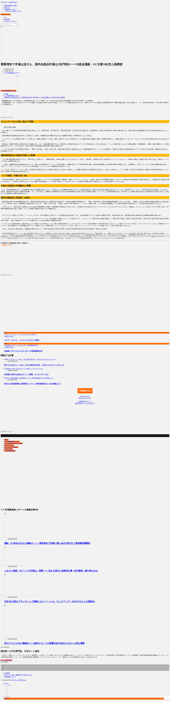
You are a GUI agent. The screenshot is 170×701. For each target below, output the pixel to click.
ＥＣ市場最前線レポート (12, 73)
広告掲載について (10, 677)
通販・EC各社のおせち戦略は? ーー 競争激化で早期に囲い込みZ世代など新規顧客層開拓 (47, 543)
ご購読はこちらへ (6, 660)
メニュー (7, 696)
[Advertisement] (54, 112)
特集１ (6, 439)
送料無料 (7, 19)
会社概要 (7, 673)
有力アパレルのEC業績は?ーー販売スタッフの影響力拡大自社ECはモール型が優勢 (44, 643)
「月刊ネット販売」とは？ (12, 11)
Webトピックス (9, 445)
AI (5, 17)
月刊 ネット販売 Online (18, 680)
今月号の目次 (8, 449)
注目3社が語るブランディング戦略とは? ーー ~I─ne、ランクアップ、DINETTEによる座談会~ (49, 601)
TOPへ (6, 698)
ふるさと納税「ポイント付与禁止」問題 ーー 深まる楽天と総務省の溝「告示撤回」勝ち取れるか (51, 570)
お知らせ (7, 7)
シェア (8, 685)
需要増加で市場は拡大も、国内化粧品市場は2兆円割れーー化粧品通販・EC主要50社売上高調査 (34, 97)
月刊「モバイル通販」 (11, 447)
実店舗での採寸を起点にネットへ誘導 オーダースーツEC (26, 374)
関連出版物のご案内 (10, 5)
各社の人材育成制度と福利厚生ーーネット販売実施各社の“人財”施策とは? (32, 384)
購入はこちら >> (7, 245)
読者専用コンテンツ (10, 9)
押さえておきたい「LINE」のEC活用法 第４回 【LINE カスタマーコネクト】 (34, 365)
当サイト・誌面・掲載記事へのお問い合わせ (18, 675)
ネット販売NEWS (9, 451)
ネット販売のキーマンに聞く (13, 443)
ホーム (6, 683)
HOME (6, 94)
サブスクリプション (10, 21)
